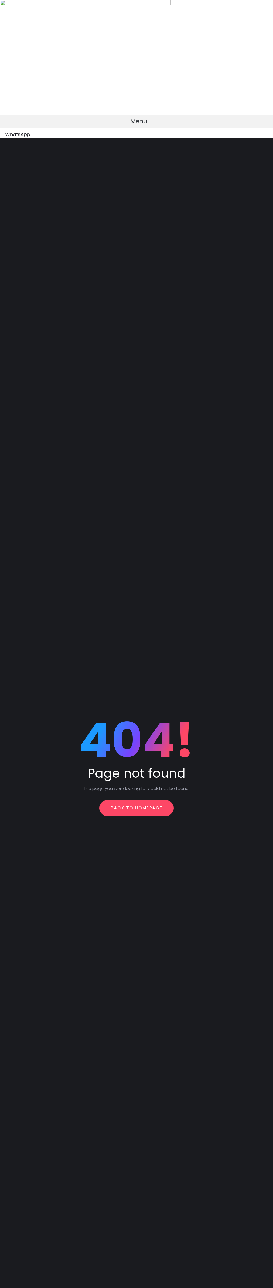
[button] (136, 121)
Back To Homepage (136, 808)
